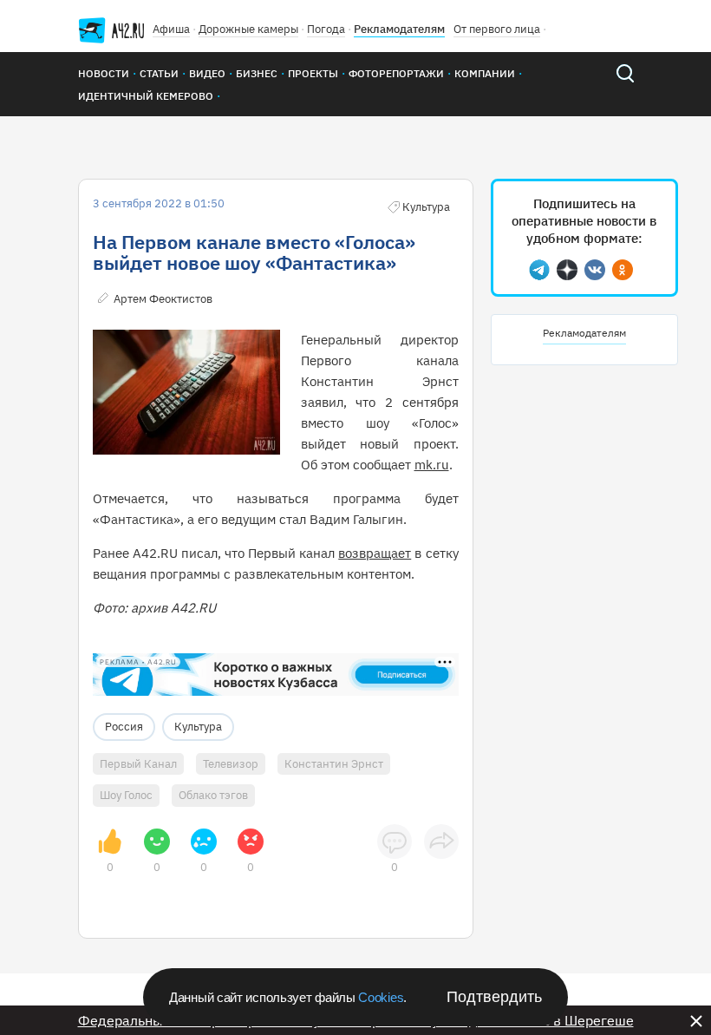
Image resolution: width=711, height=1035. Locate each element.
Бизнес (256, 73)
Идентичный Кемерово (145, 95)
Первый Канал (138, 764)
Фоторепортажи (396, 73)
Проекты (313, 73)
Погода (326, 29)
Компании (484, 73)
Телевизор (230, 764)
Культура (198, 726)
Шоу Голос (126, 795)
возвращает (374, 553)
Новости (103, 73)
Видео (207, 73)
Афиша (171, 29)
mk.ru (431, 464)
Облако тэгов (213, 795)
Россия (124, 726)
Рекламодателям (399, 29)
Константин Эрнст (333, 764)
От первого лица (496, 29)
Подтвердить (494, 997)
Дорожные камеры (248, 29)
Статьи (159, 73)
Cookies (380, 997)
